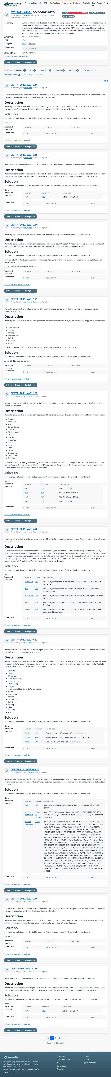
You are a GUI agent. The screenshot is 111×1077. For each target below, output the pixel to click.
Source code (91, 1063)
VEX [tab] (32, 70)
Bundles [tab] (59, 70)
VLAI (64, 13)
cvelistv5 (27, 15)
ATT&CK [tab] (27, 74)
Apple (27, 733)
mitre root (32, 44)
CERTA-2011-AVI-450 (24, 529)
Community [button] (66, 3)
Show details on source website (17, 140)
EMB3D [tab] (39, 74)
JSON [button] (8, 62)
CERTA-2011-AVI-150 (24, 224)
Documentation (63, 1059)
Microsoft (29, 582)
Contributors (62, 1066)
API (58, 1063)
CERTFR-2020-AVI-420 (25, 769)
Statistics (87, 3)
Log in (93, 4)
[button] (104, 3)
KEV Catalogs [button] (54, 3)
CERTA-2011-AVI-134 (24, 84)
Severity (8, 36)
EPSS (91, 13)
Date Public (9, 53)
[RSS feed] (107, 80)
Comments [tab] (45, 70)
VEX (40, 3)
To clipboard (30, 62)
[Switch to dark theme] (108, 3)
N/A (26, 197)
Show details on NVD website (16, 56)
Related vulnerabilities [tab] (14, 70)
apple (24, 43)
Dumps (60, 1069)
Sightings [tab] (73, 70)
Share (17, 62)
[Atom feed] (105, 80)
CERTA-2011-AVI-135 (24, 154)
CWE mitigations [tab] (89, 70)
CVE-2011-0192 (21, 12)
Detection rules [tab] (11, 74)
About (99, 3)
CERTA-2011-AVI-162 (24, 393)
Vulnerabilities (31, 3)
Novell (27, 609)
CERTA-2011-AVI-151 (24, 299)
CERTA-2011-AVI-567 (24, 639)
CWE (45, 3)
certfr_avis (28, 88)
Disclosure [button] (77, 3)
